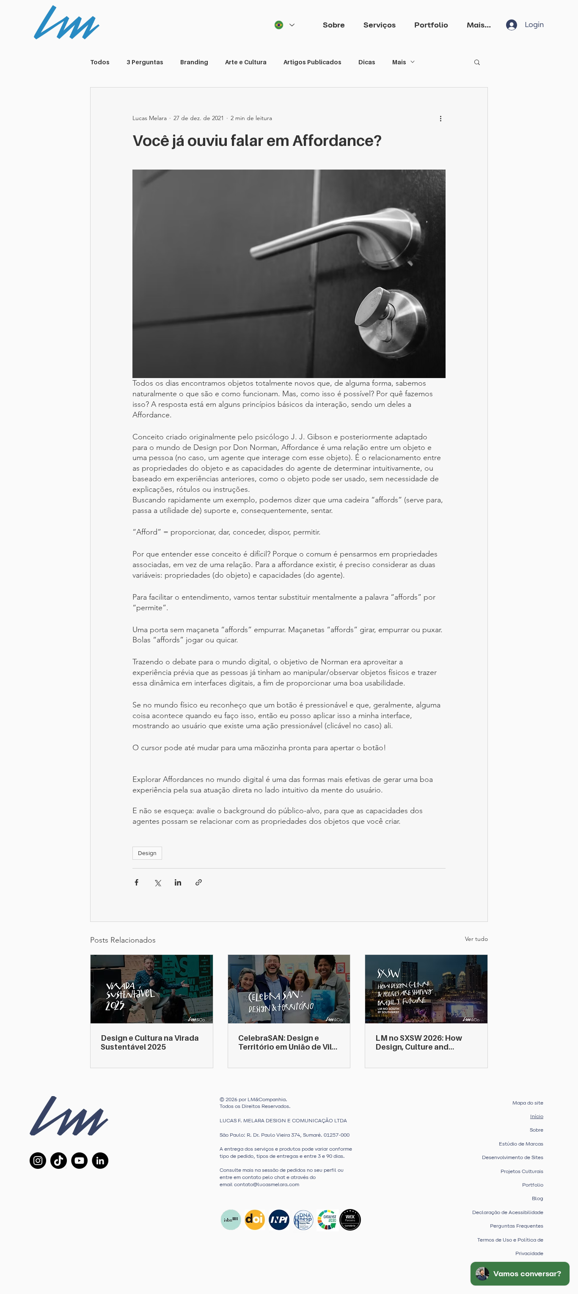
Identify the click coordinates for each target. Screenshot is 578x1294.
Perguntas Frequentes (516, 1226)
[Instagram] (38, 1160)
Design (147, 853)
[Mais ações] (440, 118)
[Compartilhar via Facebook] (136, 882)
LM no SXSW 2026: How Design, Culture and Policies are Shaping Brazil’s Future (418, 1042)
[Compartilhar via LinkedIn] (178, 882)
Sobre (536, 1130)
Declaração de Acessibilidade (507, 1212)
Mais (399, 62)
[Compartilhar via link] (199, 882)
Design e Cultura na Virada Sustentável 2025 (150, 1042)
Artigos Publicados (312, 62)
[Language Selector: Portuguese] (284, 25)
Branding (194, 62)
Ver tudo (476, 939)
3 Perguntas (145, 62)
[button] (379, 25)
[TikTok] (58, 1160)
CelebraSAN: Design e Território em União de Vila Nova (287, 1042)
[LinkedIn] (100, 1160)
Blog (537, 1198)
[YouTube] (79, 1160)
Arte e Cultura (246, 62)
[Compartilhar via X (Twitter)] (157, 882)
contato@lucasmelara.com (266, 1184)
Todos (100, 62)
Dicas (366, 62)
